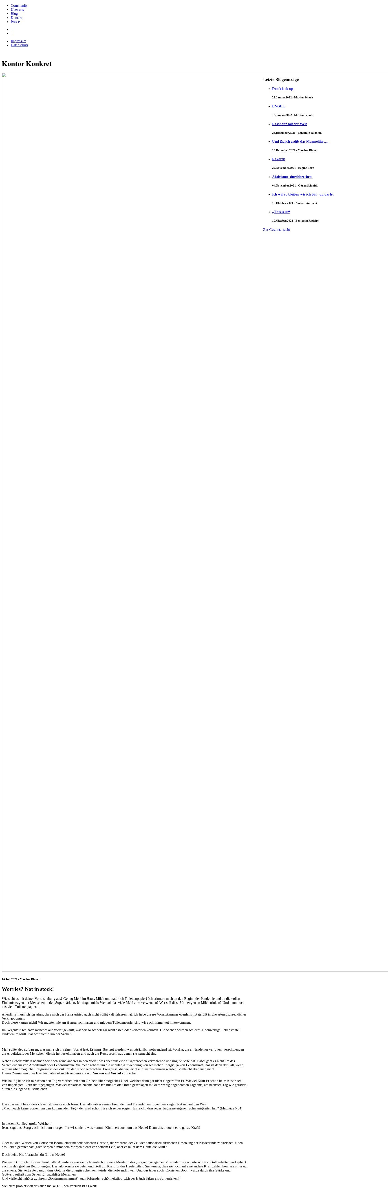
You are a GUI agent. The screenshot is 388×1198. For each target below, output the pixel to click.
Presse (15, 22)
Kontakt (16, 18)
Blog (14, 14)
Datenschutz (19, 45)
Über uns (17, 9)
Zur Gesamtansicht (276, 229)
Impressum (18, 41)
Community (19, 5)
